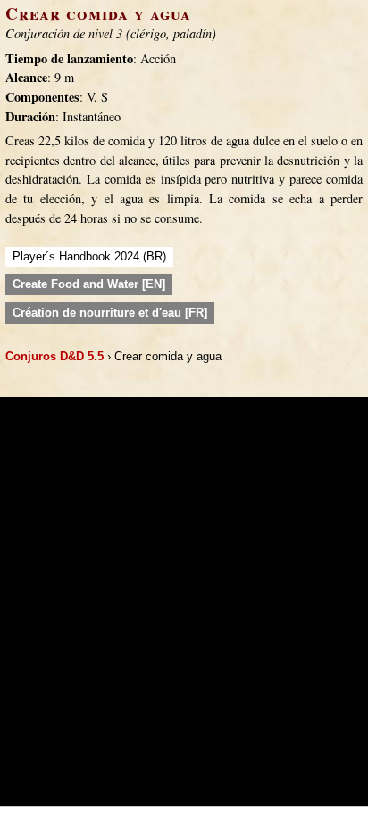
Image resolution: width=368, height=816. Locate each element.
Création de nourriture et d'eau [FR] (110, 312)
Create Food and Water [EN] (89, 284)
